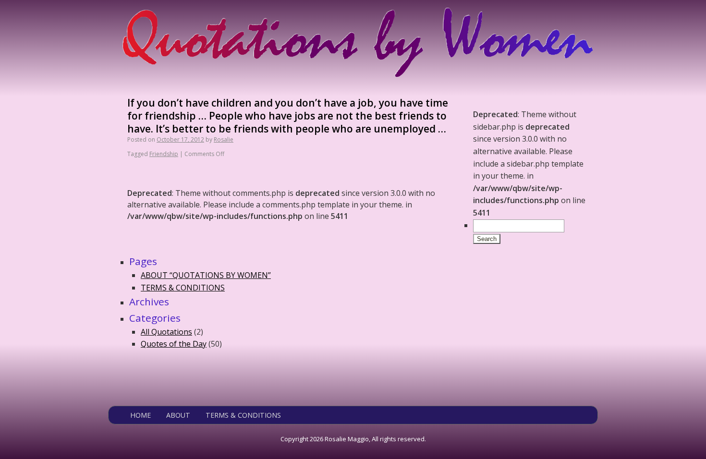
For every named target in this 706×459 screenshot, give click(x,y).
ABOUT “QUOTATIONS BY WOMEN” (206, 275)
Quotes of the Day (174, 343)
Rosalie (223, 139)
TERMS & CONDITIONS (183, 287)
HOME (140, 415)
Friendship (163, 154)
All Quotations (166, 331)
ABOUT (178, 415)
